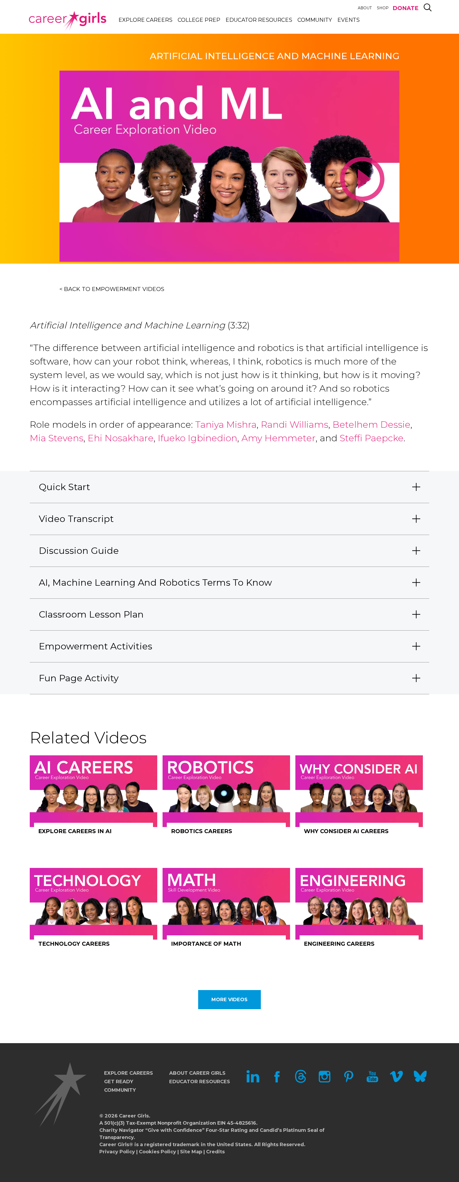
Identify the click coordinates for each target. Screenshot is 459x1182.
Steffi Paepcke (371, 438)
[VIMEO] (396, 1081)
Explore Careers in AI (75, 831)
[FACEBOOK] (276, 1081)
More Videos (229, 1000)
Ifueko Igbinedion (197, 438)
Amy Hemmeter (278, 438)
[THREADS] (300, 1081)
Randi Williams (294, 424)
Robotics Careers (201, 831)
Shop (383, 8)
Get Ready (118, 1082)
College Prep (199, 20)
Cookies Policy (157, 1152)
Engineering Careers (339, 943)
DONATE (405, 8)
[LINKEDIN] (253, 1081)
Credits (215, 1152)
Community (315, 20)
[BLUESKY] (420, 1081)
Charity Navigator (121, 1130)
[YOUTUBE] (372, 1081)
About (365, 8)
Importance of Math (206, 943)
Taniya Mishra (226, 424)
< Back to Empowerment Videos (112, 289)
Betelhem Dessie (371, 424)
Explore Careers (145, 20)
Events (348, 20)
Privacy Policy (117, 1152)
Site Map (191, 1152)
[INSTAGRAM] (324, 1081)
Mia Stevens (56, 438)
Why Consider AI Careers (346, 831)
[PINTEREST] (348, 1081)
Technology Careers (74, 943)
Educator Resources (259, 20)
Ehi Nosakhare (121, 438)
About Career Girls (197, 1073)
